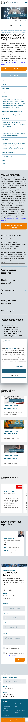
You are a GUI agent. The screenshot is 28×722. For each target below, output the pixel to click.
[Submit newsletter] (24, 681)
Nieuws (17, 706)
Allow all (14, 371)
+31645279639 (12, 550)
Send (19, 660)
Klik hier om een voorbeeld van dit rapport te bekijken (13, 63)
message (5, 634)
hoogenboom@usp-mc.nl (14, 547)
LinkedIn (10, 552)
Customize (13, 375)
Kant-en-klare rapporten (7, 29)
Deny (14, 380)
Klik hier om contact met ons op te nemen (13, 263)
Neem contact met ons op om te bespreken (14, 226)
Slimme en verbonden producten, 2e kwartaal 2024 (13, 32)
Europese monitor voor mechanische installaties (13, 31)
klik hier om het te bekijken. (9, 249)
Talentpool (6, 715)
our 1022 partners (11, 348)
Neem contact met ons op (14, 69)
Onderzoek (18, 704)
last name (5, 613)
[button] (20, 25)
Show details (19, 366)
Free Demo (14, 75)
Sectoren (5, 704)
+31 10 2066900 (8, 590)
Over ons (5, 711)
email (4, 622)
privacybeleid (12, 655)
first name (5, 604)
